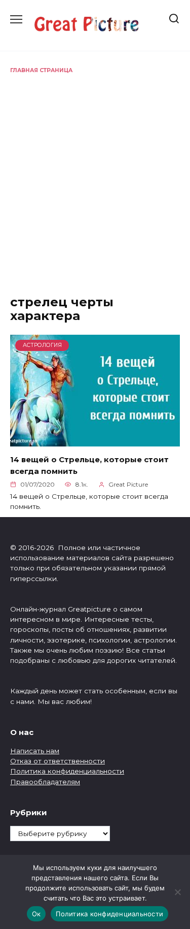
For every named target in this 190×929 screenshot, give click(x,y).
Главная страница (41, 70)
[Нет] (177, 892)
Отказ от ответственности (57, 761)
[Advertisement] (95, 175)
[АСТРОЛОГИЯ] (95, 440)
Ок (36, 914)
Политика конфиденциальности (67, 771)
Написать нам (34, 751)
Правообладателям (45, 782)
